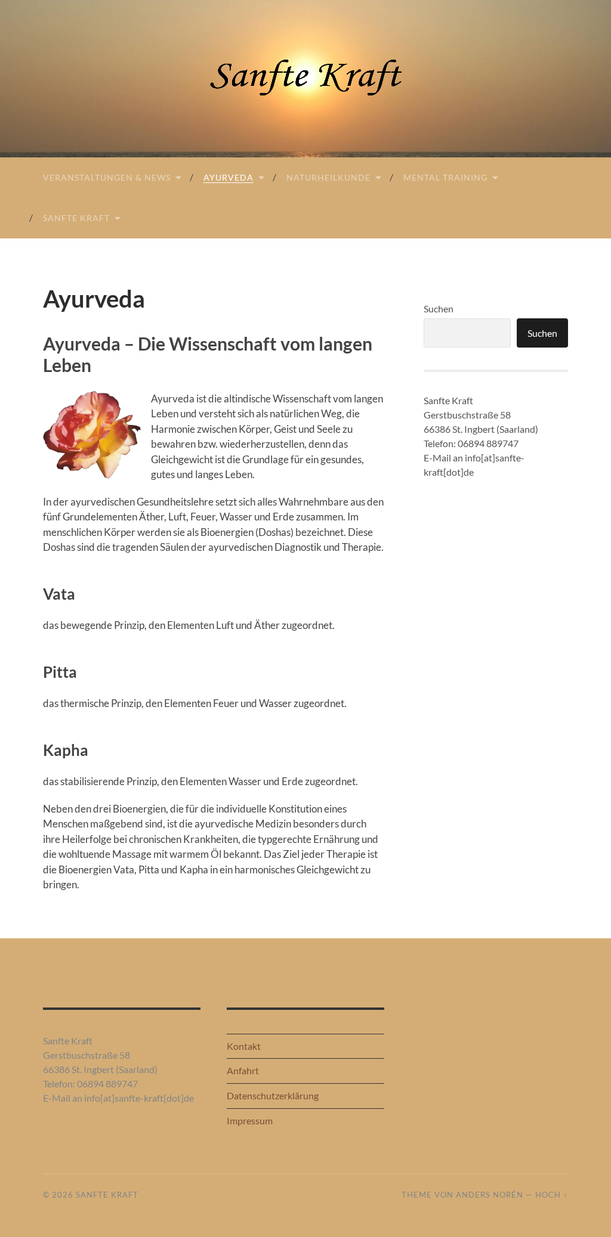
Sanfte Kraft (76, 218)
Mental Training (445, 177)
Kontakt (244, 1046)
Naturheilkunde (328, 177)
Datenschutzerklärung (273, 1095)
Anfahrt (243, 1070)
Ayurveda (228, 177)
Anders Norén (489, 1194)
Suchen (438, 308)
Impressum (250, 1120)
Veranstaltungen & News (107, 177)
